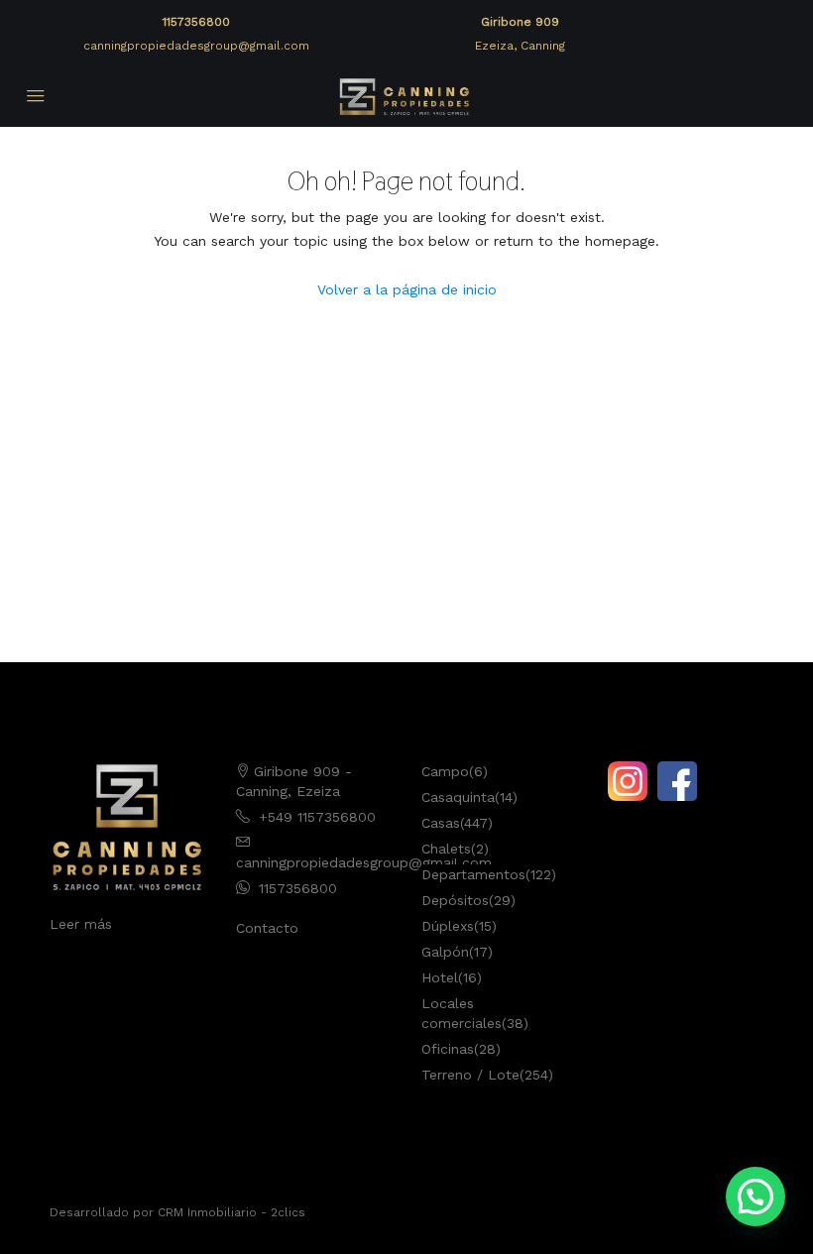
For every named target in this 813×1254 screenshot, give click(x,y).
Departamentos (473, 874)
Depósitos (455, 900)
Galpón (445, 952)
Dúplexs (447, 926)
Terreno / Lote (470, 1075)
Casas (440, 823)
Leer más (81, 924)
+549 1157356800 (317, 817)
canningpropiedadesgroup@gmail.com (196, 46)
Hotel (439, 977)
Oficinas (447, 1049)
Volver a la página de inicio (407, 289)
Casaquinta (458, 797)
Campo (445, 771)
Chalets (446, 848)
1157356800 (196, 22)
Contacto (267, 928)
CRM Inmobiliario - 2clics (231, 1212)
